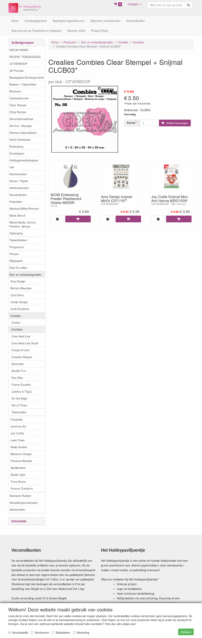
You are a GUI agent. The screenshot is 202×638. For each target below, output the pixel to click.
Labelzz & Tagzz (21, 391)
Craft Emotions (19, 309)
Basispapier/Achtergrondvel (26, 77)
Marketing (83, 632)
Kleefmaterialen (19, 188)
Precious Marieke (21, 461)
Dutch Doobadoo (20, 140)
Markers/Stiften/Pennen (24, 208)
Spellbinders (18, 468)
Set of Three (19, 405)
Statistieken (63, 632)
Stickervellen (17, 509)
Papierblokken (18, 240)
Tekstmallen (18, 412)
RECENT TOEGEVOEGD (25, 57)
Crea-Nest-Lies (20, 336)
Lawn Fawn (17, 440)
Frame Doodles (21, 385)
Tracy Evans (18, 481)
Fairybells (16, 419)
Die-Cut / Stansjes (20, 126)
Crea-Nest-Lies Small (24, 343)
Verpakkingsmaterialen (23, 503)
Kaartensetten (18, 174)
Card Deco (17, 295)
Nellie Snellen (18, 447)
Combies (16, 329)
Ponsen (14, 254)
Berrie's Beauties (21, 288)
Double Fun (18, 371)
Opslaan (186, 632)
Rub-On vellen (18, 268)
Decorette (17, 364)
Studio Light (17, 475)
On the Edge (19, 398)
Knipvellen (15, 202)
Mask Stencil (17, 215)
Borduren (15, 91)
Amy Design (17, 281)
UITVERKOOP (18, 64)
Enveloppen (16, 153)
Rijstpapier (16, 261)
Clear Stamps (17, 105)
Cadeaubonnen (19, 98)
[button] (134, 4)
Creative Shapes (21, 357)
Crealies (15, 316)
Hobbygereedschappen (24, 160)
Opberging (16, 233)
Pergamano (16, 247)
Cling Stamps (17, 112)
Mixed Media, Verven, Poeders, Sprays (22, 224)
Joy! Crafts (17, 433)
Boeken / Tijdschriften (22, 84)
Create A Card (20, 350)
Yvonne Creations (21, 488)
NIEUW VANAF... (19, 50)
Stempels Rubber (20, 496)
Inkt (11, 167)
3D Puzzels (16, 71)
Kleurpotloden (18, 195)
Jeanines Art (18, 426)
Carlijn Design (19, 302)
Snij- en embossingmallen (25, 275)
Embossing (16, 146)
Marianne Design (21, 454)
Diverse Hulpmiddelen (23, 133)
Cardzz (15, 322)
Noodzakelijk (20, 632)
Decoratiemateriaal (21, 119)
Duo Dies (17, 378)
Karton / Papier (18, 181)
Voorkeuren (42, 632)
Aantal (131, 122)
